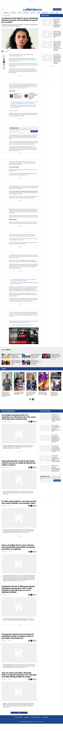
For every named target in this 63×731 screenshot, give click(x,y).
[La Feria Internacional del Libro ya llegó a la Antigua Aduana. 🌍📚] (19, 381)
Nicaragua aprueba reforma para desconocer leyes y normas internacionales (36, 362)
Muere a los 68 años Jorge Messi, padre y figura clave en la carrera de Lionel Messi (57, 35)
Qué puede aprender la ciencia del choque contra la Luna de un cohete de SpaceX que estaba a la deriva (18, 463)
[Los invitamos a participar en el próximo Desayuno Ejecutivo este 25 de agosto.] (31, 381)
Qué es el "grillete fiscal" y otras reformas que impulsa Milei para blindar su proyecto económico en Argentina (18, 547)
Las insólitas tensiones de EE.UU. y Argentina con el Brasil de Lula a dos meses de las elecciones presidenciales (19, 417)
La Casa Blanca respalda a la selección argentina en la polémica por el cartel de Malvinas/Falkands (55, 459)
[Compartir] (4, 68)
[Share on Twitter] (4, 62)
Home (2, 15)
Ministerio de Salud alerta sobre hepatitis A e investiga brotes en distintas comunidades (16, 356)
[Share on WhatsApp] (4, 64)
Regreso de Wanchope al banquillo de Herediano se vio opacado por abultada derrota (16, 362)
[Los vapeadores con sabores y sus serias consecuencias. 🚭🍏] (43, 381)
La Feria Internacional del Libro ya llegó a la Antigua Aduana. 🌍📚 (19, 393)
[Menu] (3, 9)
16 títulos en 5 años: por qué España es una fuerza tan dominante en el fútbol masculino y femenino (55, 449)
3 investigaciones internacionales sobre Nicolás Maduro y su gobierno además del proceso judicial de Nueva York (55, 439)
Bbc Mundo (7, 50)
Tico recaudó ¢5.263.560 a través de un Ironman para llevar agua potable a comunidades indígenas (33, 96)
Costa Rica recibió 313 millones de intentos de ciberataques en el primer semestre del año (56, 356)
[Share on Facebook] (4, 60)
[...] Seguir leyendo (17, 448)
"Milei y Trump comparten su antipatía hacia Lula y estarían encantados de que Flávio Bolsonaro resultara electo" (57, 23)
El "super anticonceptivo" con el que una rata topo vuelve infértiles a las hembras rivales (19, 502)
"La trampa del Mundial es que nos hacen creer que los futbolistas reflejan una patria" (55, 429)
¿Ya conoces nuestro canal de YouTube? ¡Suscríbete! (21, 325)
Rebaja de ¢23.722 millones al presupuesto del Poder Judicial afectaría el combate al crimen (18, 96)
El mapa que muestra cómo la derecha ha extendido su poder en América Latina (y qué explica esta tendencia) (18, 636)
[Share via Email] (4, 66)
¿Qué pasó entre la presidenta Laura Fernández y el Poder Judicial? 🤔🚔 (55, 394)
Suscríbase (45, 717)
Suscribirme (34, 131)
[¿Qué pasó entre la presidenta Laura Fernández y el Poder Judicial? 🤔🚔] (56, 381)
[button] (57, 9)
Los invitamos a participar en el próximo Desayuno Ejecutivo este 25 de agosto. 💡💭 (31, 394)
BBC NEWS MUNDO (7, 15)
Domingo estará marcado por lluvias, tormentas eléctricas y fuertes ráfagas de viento (36, 356)
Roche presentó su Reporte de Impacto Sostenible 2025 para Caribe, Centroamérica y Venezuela (6, 394)
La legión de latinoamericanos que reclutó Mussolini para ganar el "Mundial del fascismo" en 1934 (55, 469)
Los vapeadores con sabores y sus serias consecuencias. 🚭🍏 (42, 393)
